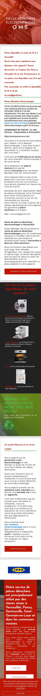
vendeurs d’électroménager (13, 525)
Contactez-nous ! (18, 549)
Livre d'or (16, 668)
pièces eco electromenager (16, 123)
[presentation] (32, 575)
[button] (26, 574)
